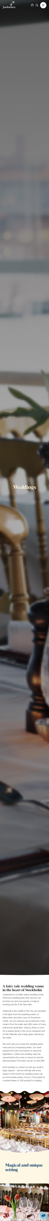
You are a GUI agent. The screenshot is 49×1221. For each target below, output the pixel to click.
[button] (32, 5)
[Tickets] (43, 1215)
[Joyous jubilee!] (6, 1215)
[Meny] (43, 5)
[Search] (37, 5)
